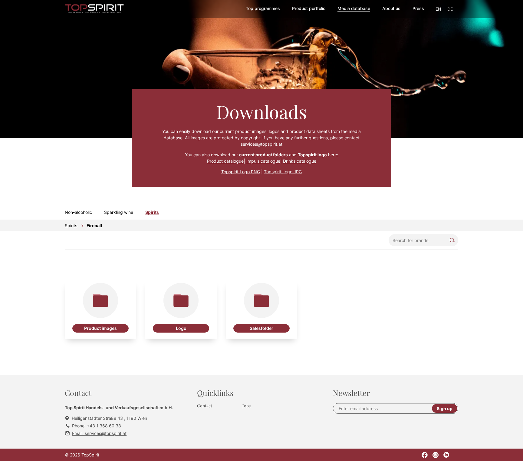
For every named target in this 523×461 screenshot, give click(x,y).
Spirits (152, 212)
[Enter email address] (385, 408)
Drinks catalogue (299, 161)
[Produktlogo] (181, 309)
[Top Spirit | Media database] (94, 9)
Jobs (246, 406)
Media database (353, 8)
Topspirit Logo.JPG (283, 171)
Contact (204, 406)
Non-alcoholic (78, 212)
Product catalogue (225, 161)
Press (418, 8)
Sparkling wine (118, 212)
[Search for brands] (423, 240)
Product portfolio (308, 8)
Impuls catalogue (263, 161)
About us (391, 8)
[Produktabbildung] (100, 309)
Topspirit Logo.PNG (240, 171)
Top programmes (263, 8)
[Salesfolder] (261, 309)
